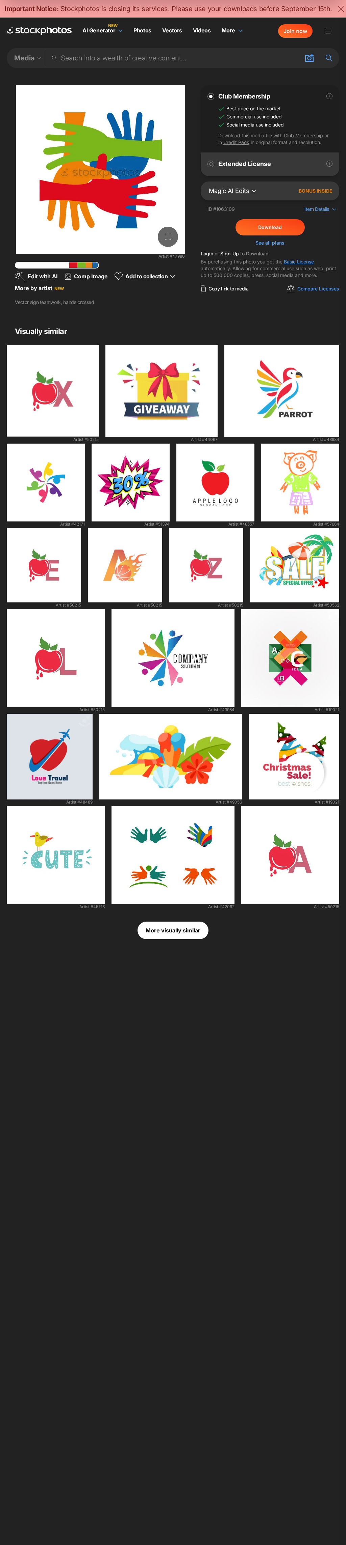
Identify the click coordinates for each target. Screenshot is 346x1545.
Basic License (299, 261)
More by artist (39, 288)
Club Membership (303, 135)
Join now (295, 31)
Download (270, 227)
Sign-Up (229, 253)
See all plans (270, 243)
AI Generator (98, 30)
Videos (202, 30)
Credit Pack (236, 142)
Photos (142, 30)
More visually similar (173, 930)
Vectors (172, 30)
